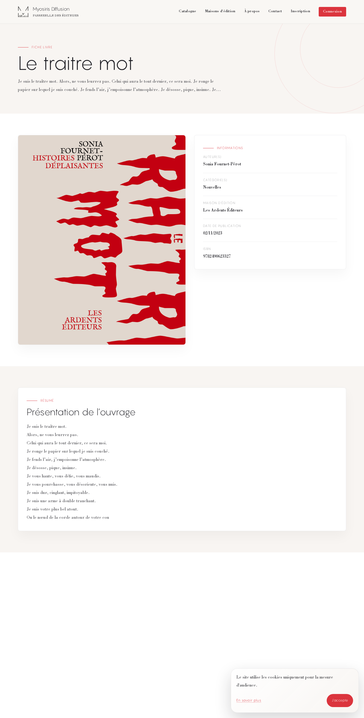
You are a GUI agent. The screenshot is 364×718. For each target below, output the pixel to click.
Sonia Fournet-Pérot (222, 164)
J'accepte (340, 700)
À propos (252, 11)
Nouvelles (212, 188)
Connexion (332, 12)
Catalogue (187, 11)
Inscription (300, 11)
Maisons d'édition (220, 11)
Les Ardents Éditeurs (223, 211)
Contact (275, 11)
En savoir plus (248, 700)
